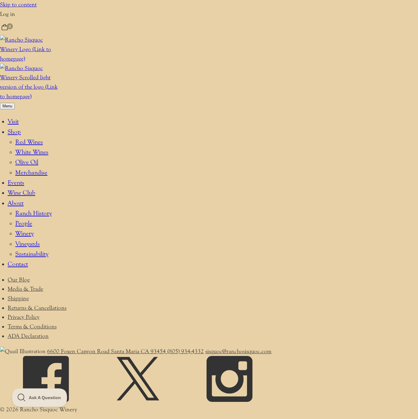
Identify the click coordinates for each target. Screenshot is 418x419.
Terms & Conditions (32, 326)
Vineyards (27, 243)
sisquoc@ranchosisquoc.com (238, 351)
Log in (7, 14)
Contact (18, 263)
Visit (13, 121)
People (23, 223)
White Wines (31, 151)
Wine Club (21, 192)
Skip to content (18, 4)
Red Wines (29, 141)
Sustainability (31, 253)
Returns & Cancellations (37, 308)
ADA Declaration (28, 336)
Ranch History (33, 213)
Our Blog (19, 279)
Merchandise (31, 172)
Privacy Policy (23, 317)
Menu (7, 106)
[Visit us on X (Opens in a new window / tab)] (138, 400)
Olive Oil (26, 162)
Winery (24, 233)
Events (16, 182)
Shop (14, 131)
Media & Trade (25, 289)
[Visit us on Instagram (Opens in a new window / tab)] (229, 400)
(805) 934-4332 (185, 351)
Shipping (18, 298)
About (16, 203)
